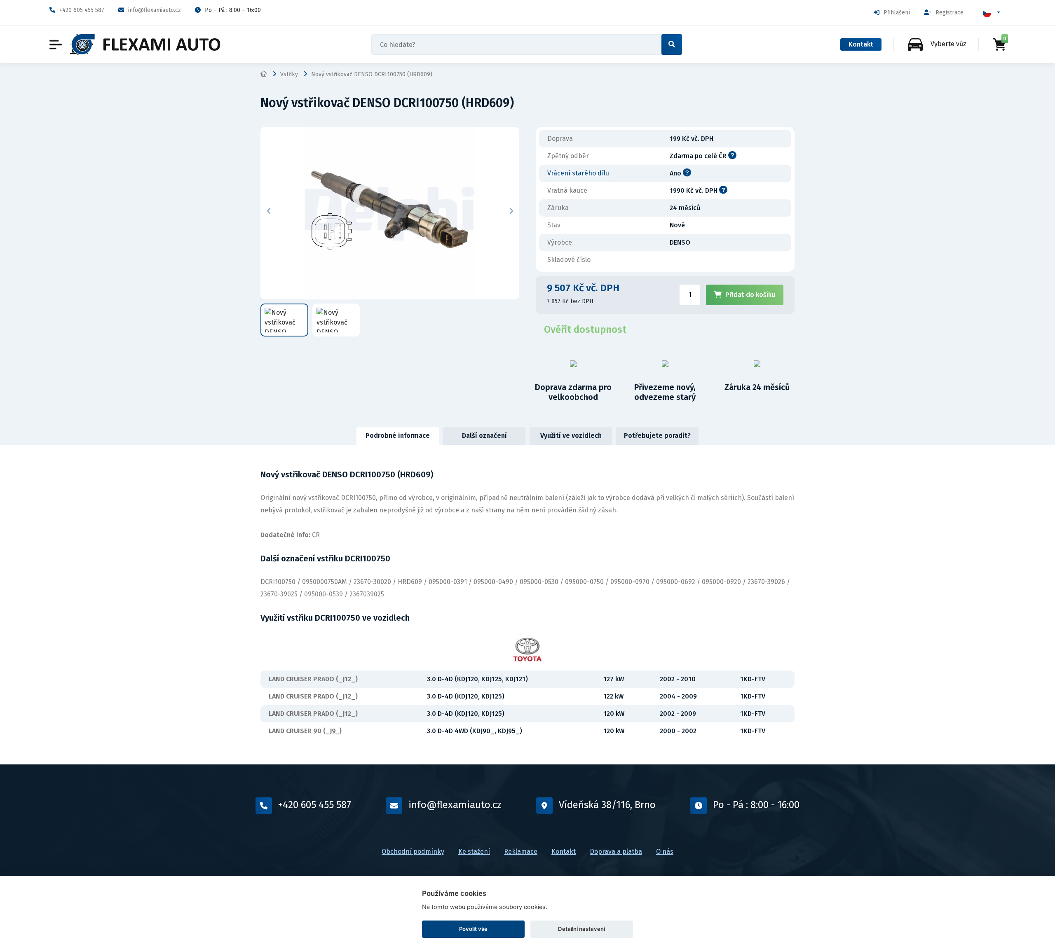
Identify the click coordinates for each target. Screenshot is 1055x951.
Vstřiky (289, 74)
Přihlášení (897, 12)
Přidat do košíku (750, 295)
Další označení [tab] (484, 435)
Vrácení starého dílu (578, 173)
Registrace (949, 12)
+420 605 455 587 (81, 10)
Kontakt (861, 44)
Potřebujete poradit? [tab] (657, 435)
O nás (664, 851)
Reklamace (520, 851)
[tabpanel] (527, 605)
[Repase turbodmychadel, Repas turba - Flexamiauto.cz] (145, 44)
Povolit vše (473, 928)
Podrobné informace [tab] (398, 435)
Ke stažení (474, 851)
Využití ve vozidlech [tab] (571, 435)
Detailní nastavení (581, 928)
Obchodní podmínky (413, 851)
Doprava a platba (616, 851)
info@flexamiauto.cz (154, 10)
